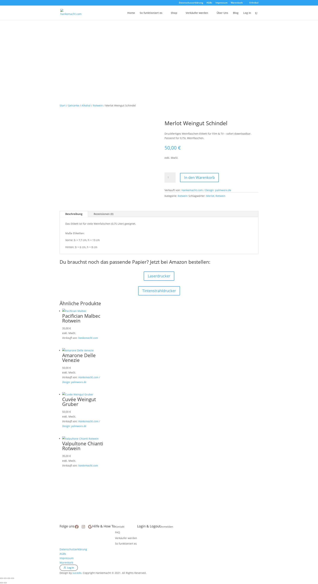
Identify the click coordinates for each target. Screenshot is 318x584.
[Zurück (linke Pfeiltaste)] (1, 582)
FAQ (117, 532)
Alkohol (86, 105)
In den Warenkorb (199, 177)
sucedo (77, 573)
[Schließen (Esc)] (12, 578)
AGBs (209, 3)
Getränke (73, 105)
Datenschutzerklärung (191, 3)
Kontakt (119, 526)
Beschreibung (73, 214)
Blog (236, 13)
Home (131, 13)
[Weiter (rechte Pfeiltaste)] (5, 582)
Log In (247, 13)
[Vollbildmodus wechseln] (5, 578)
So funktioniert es (151, 13)
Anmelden (166, 526)
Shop (174, 13)
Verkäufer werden (197, 13)
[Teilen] (8, 578)
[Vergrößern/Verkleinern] (1, 578)
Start (63, 105)
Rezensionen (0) (103, 214)
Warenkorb (237, 3)
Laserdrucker (159, 275)
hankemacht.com (88, 338)
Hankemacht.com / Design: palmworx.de (206, 190)
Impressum (221, 3)
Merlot (210, 196)
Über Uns (222, 13)
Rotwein (98, 105)
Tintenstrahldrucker (159, 290)
